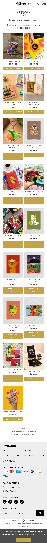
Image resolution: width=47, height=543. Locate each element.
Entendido (23, 540)
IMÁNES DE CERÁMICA (34, 192)
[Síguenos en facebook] (10, 502)
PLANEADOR (13, 192)
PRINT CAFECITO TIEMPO (34, 147)
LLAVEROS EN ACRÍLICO (13, 147)
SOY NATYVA (9, 461)
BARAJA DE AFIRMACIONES (34, 103)
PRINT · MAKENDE (34, 325)
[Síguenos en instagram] (5, 502)
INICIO (6, 450)
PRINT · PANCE (34, 236)
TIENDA (27, 450)
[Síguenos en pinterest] (22, 502)
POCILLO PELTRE (13, 61)
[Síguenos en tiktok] (16, 502)
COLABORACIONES (12, 456)
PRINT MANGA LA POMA (13, 280)
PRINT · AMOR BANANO (13, 326)
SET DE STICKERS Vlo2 (13, 412)
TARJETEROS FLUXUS (13, 370)
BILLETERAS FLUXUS (13, 236)
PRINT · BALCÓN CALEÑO (33, 280)
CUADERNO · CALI (34, 371)
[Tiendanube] (23, 521)
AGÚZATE (34, 61)
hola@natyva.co (13, 487)
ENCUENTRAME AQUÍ (34, 456)
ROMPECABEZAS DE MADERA (13, 103)
